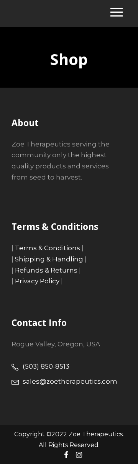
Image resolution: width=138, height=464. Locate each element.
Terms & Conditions (47, 248)
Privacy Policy (37, 281)
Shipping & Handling (49, 259)
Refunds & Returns (46, 270)
